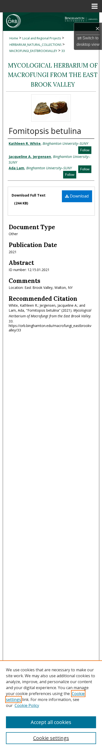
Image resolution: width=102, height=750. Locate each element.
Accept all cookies (51, 722)
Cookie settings (51, 738)
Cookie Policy (27, 705)
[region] (51, 705)
